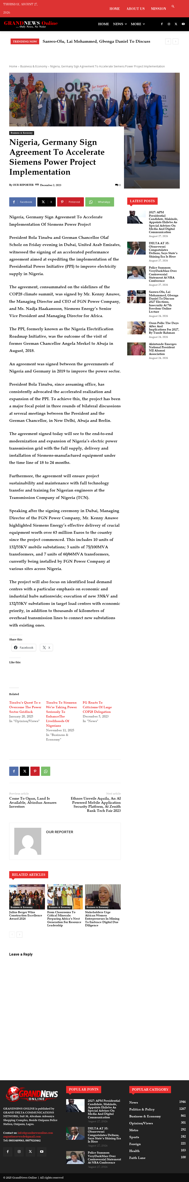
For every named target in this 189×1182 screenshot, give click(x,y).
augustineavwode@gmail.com (22, 1136)
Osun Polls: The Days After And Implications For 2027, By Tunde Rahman (164, 328)
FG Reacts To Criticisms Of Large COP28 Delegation (97, 707)
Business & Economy (33, 66)
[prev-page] (12, 935)
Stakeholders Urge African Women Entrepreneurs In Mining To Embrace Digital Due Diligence (102, 918)
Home (13, 66)
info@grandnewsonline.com (35, 1132)
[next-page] (19, 935)
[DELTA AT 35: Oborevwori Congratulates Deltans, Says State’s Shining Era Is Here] (136, 248)
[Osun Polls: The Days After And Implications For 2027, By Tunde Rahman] (136, 327)
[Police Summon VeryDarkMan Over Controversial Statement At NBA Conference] (136, 272)
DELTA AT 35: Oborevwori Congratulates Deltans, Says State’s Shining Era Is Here (163, 249)
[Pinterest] (35, 771)
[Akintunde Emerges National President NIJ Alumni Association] (136, 348)
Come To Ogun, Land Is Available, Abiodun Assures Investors (32, 802)
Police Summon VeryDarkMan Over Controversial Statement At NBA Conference (163, 274)
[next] (175, 41)
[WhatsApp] (45, 771)
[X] (176, 24)
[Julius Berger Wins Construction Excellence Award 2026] (27, 896)
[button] (173, 6)
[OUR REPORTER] (27, 841)
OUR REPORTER (23, 184)
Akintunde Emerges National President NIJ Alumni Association (163, 349)
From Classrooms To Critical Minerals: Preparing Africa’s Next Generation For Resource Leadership (64, 918)
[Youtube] (183, 24)
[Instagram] (169, 24)
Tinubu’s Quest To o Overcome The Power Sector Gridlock (25, 707)
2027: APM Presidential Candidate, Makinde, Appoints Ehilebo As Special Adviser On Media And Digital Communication (163, 222)
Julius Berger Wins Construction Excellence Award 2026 (25, 915)
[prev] (168, 41)
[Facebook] (162, 24)
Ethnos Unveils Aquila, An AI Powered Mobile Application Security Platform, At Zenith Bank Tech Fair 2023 (96, 804)
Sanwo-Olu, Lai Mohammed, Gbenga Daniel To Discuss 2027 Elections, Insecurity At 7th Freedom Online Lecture (163, 302)
